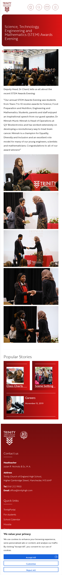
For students (10, 514)
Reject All (31, 570)
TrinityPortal (9, 509)
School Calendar (12, 519)
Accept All (31, 557)
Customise (31, 563)
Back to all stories (13, 51)
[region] (31, 552)
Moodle (7, 524)
